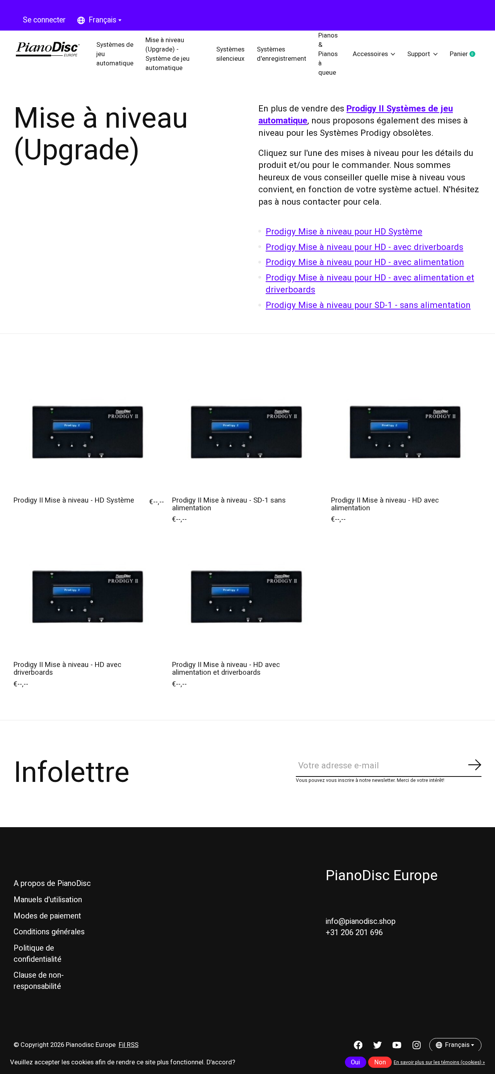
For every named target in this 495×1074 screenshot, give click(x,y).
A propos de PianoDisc (52, 883)
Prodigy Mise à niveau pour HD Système (344, 232)
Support (418, 54)
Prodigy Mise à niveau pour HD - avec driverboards (364, 247)
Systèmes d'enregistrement (281, 54)
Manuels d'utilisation (48, 899)
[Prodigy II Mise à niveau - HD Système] (89, 433)
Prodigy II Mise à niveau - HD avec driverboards (67, 669)
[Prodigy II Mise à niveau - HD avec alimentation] (406, 433)
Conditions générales (49, 931)
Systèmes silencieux (230, 54)
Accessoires (370, 54)
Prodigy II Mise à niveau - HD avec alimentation (385, 504)
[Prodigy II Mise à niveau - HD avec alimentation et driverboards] (247, 598)
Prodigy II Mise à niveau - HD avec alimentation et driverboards (226, 669)
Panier (465, 55)
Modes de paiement (47, 916)
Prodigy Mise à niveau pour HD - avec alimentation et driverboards (370, 284)
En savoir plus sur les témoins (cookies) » (439, 1062)
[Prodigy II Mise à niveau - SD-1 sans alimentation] (247, 433)
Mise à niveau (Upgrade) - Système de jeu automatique (167, 54)
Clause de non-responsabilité (39, 981)
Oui (355, 1062)
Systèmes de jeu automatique (114, 54)
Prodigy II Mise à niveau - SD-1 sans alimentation (229, 504)
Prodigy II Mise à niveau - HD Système (74, 500)
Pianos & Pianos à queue (328, 54)
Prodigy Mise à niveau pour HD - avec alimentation (365, 262)
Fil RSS (128, 1045)
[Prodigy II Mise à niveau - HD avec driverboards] (89, 598)
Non (380, 1062)
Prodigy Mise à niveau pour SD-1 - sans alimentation (368, 305)
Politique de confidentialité (37, 953)
